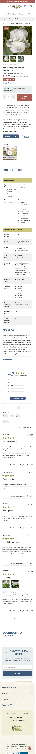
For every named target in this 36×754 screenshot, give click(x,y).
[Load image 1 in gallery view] (6, 58)
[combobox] (25, 427)
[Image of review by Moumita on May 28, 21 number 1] (6, 584)
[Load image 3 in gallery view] (20, 58)
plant (17, 416)
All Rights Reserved (11, 746)
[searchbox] (9, 407)
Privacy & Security (24, 746)
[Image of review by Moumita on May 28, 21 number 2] (15, 584)
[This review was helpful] (27, 465)
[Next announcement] (31, 1)
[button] (4, 7)
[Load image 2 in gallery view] (13, 58)
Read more (11, 457)
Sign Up (17, 674)
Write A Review (18, 398)
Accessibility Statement (24, 749)
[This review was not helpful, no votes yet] (30, 465)
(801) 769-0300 (17, 717)
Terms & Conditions (9, 749)
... (7, 23)
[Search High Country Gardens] (29, 14)
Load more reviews (17, 619)
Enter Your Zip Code (9, 90)
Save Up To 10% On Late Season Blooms (17, 1)
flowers (5, 422)
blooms (5, 416)
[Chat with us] (30, 748)
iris (12, 416)
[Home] (3, 23)
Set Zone (26, 107)
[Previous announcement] (4, 1)
